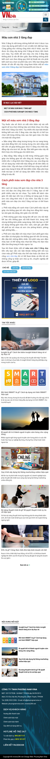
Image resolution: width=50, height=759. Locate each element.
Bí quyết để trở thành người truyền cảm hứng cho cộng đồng (24, 433)
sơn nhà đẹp (26, 268)
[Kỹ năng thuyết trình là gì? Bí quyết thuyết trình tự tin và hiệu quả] (25, 496)
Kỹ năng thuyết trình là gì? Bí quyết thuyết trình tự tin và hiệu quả (23, 511)
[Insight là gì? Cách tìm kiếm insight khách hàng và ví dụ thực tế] (25, 338)
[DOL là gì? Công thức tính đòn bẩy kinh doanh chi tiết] (25, 536)
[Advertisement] (25, 594)
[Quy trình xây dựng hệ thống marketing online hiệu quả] (25, 458)
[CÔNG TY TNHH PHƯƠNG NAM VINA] (10, 15)
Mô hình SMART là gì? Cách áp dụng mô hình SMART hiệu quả (24, 393)
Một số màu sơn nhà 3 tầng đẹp (18, 108)
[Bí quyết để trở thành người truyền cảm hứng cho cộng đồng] (25, 418)
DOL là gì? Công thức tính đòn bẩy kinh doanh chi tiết (24, 550)
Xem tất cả (24, 565)
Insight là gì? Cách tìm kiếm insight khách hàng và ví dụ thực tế (23, 353)
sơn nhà (15, 268)
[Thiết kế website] (25, 6)
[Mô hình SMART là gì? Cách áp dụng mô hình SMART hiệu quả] (25, 378)
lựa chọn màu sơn (10, 271)
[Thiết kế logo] (25, 298)
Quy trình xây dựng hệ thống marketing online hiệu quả (24, 472)
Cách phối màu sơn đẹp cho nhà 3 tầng (21, 112)
